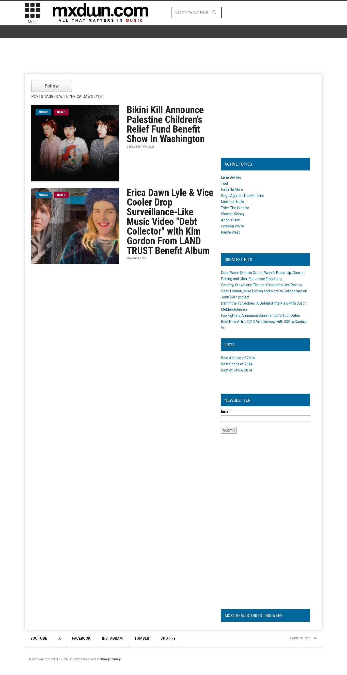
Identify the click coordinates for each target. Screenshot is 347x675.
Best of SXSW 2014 (236, 370)
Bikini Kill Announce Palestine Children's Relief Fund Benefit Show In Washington (166, 124)
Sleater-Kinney (233, 214)
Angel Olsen (230, 220)
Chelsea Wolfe (232, 226)
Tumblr (141, 638)
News (61, 112)
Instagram (112, 638)
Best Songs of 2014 (237, 364)
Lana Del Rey (231, 177)
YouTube (38, 638)
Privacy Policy (109, 659)
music (43, 112)
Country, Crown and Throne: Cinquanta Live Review (261, 285)
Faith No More (232, 190)
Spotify (168, 638)
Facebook (81, 638)
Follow (52, 86)
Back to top (300, 638)
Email (225, 411)
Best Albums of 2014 (238, 358)
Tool (224, 183)
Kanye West (230, 232)
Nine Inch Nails (232, 202)
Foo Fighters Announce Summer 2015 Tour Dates (260, 315)
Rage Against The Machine (242, 196)
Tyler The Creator (235, 208)
